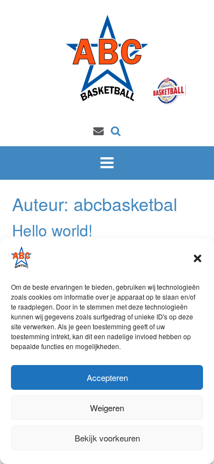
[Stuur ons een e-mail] (98, 130)
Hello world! (52, 230)
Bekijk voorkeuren (107, 438)
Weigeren (107, 407)
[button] (197, 258)
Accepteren (107, 377)
